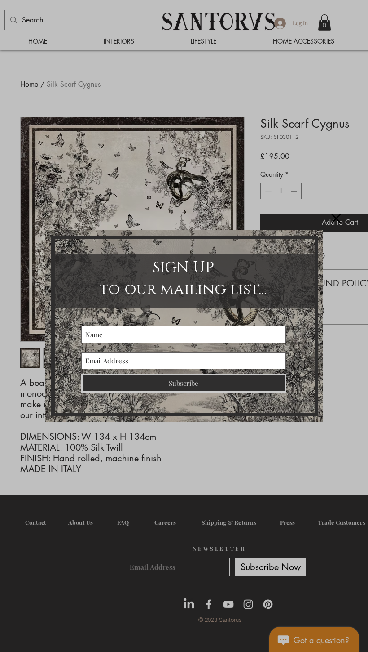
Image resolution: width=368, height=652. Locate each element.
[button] (336, 218)
